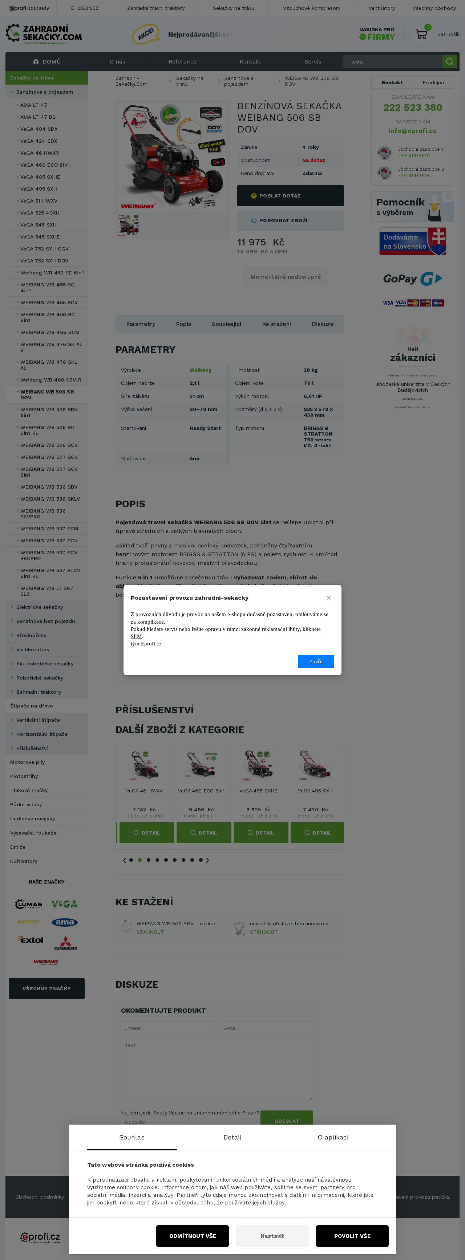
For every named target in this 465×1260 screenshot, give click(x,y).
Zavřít (316, 661)
